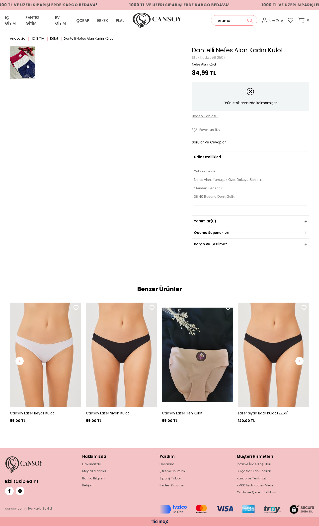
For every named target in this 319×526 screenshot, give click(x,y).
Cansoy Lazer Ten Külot (182, 413)
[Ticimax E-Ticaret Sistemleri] (159, 522)
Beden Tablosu (205, 116)
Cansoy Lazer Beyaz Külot (32, 413)
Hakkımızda (91, 464)
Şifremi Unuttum (172, 471)
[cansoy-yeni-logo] (32, 464)
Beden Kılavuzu (172, 485)
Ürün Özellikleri (207, 156)
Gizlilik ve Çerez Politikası (257, 492)
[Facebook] (9, 491)
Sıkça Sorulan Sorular (254, 471)
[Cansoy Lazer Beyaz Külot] (45, 355)
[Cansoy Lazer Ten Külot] (197, 355)
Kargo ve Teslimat (210, 244)
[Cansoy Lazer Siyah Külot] (121, 355)
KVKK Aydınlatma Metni (255, 485)
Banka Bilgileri (93, 478)
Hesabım (167, 464)
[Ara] (250, 20)
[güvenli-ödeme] (237, 509)
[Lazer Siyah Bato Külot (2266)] (273, 355)
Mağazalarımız (94, 471)
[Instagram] (20, 491)
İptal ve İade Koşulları (254, 464)
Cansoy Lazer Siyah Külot (107, 413)
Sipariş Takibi (170, 478)
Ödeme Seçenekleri (211, 232)
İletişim (87, 485)
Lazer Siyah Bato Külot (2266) (263, 413)
